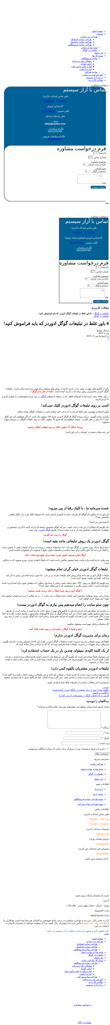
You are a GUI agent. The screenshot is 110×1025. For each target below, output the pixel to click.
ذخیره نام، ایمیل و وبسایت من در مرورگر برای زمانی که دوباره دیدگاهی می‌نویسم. (66, 749)
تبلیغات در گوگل (89, 50)
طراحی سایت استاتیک (81, 39)
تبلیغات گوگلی (47, 396)
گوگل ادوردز (44, 530)
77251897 (93, 824)
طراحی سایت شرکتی (87, 977)
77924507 (49, 101)
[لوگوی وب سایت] (99, 26)
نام (106, 732)
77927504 (61, 101)
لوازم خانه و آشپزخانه (81, 66)
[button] (55, 194)
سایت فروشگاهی (89, 58)
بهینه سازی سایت (89, 47)
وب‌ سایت (104, 743)
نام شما (102, 153)
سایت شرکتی (91, 72)
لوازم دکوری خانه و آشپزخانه (78, 971)
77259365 (104, 824)
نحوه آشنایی (100, 168)
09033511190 (102, 834)
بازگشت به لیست (100, 693)
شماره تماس (99, 157)
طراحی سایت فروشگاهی (80, 45)
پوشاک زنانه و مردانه (82, 61)
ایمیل (105, 738)
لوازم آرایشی (85, 69)
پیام (104, 183)
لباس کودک (86, 64)
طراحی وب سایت (88, 36)
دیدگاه (105, 727)
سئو (82, 388)
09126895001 (48, 111)
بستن (106, 933)
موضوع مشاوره (98, 162)
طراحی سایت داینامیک (81, 42)
